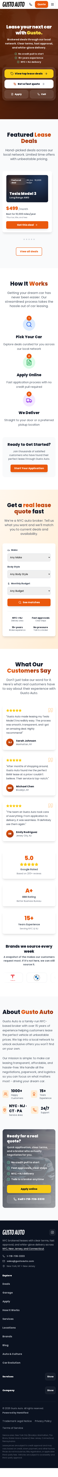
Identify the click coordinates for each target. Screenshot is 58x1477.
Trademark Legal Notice (17, 1421)
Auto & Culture (12, 1354)
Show (50, 1376)
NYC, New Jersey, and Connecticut (23, 1248)
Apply (18, 94)
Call (43, 94)
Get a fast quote (29, 84)
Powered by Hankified (15, 1412)
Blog (5, 1345)
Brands (7, 1336)
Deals (6, 1284)
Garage (7, 1292)
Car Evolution (11, 1363)
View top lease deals (29, 73)
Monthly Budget (20, 583)
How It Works (10, 1310)
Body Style (13, 566)
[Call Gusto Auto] (31, 4)
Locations (9, 1327)
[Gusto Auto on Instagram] (52, 1232)
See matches (31, 602)
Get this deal (25, 225)
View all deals (29, 251)
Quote (41, 4)
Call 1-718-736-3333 (31, 1199)
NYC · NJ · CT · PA (18, 1108)
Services (7, 1319)
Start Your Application (29, 468)
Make (14, 550)
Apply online (29, 1189)
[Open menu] (52, 4)
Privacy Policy (43, 1421)
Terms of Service (12, 1428)
